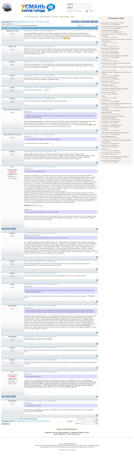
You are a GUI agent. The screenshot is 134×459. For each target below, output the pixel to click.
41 (53, 31)
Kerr (115, 70)
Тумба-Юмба (12, 306)
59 (55, 372)
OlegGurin (117, 101)
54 (55, 284)
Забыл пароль (70, 10)
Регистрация (78, 10)
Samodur (116, 127)
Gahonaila (117, 24)
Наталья (12, 62)
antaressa (117, 119)
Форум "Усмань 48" (5, 25)
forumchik (117, 134)
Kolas (115, 37)
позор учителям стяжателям (12, 109)
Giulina (116, 61)
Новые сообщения (45, 17)
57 (55, 348)
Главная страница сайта (32, 17)
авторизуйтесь (75, 434)
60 (55, 401)
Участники (55, 17)
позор (12, 284)
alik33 (115, 123)
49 (55, 151)
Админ (18, 24)
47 (53, 109)
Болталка (12, 25)
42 (53, 46)
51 (55, 233)
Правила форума (64, 17)
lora (12, 167)
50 (55, 167)
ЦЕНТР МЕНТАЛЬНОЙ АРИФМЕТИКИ (28, 25)
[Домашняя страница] (13, 229)
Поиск (72, 17)
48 (53, 134)
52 (55, 261)
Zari (115, 65)
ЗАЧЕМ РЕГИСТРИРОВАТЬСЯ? (67, 429)
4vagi (115, 86)
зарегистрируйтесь (59, 434)
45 (53, 87)
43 (53, 62)
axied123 (116, 53)
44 (53, 75)
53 (55, 273)
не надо (12, 87)
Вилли (116, 94)
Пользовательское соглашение (67, 450)
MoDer (14, 24)
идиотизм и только (12, 31)
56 (55, 337)
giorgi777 (116, 143)
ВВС (115, 97)
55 (55, 306)
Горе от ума (12, 46)
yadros (116, 162)
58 (55, 360)
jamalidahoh (117, 28)
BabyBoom (117, 110)
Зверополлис (118, 158)
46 (53, 98)
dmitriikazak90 (118, 32)
